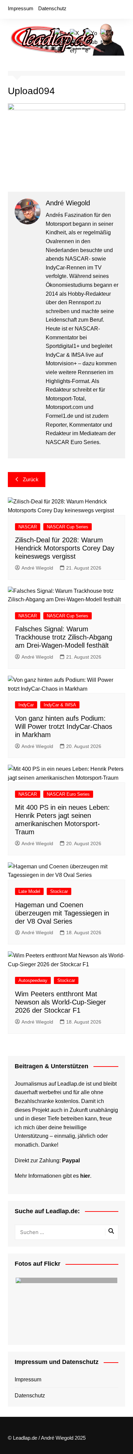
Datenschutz (52, 8)
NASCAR (27, 526)
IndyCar (26, 704)
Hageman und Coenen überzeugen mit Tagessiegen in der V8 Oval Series (62, 913)
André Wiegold (37, 568)
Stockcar (59, 891)
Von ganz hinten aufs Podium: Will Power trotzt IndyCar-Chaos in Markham (63, 726)
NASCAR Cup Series (67, 526)
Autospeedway (32, 980)
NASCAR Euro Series (68, 794)
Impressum (20, 8)
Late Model (29, 891)
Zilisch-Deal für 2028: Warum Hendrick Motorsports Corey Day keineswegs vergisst (64, 548)
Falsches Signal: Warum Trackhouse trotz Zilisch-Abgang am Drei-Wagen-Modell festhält (63, 637)
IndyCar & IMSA (60, 704)
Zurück (31, 479)
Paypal (71, 1160)
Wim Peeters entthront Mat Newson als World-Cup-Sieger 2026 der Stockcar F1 (60, 1002)
